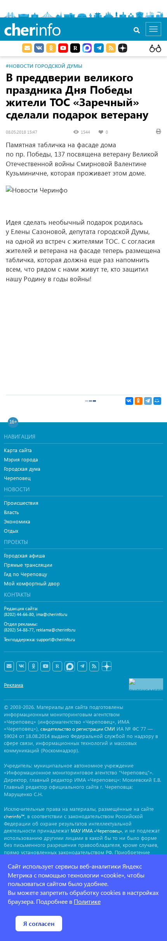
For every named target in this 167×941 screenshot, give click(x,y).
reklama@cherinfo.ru (55, 629)
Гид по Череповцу (25, 574)
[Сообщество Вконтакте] (21, 666)
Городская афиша (24, 555)
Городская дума (22, 468)
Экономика (17, 521)
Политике (87, 901)
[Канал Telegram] (82, 666)
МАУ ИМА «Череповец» (96, 831)
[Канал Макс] (87, 48)
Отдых (11, 530)
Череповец (17, 478)
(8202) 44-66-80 (19, 614)
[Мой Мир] (157, 401)
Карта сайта (18, 450)
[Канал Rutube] (75, 48)
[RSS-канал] (94, 666)
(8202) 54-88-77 (19, 629)
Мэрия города (21, 459)
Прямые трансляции (28, 564)
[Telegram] (148, 401)
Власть (11, 512)
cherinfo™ (14, 816)
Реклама (13, 684)
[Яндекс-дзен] (106, 666)
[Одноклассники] (139, 401)
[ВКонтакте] (129, 401)
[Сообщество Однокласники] (51, 48)
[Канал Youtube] (63, 48)
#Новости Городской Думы (44, 65)
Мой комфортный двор (32, 583)
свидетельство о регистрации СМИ (77, 729)
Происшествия (21, 502)
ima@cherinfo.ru (51, 614)
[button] (154, 298)
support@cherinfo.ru (56, 639)
